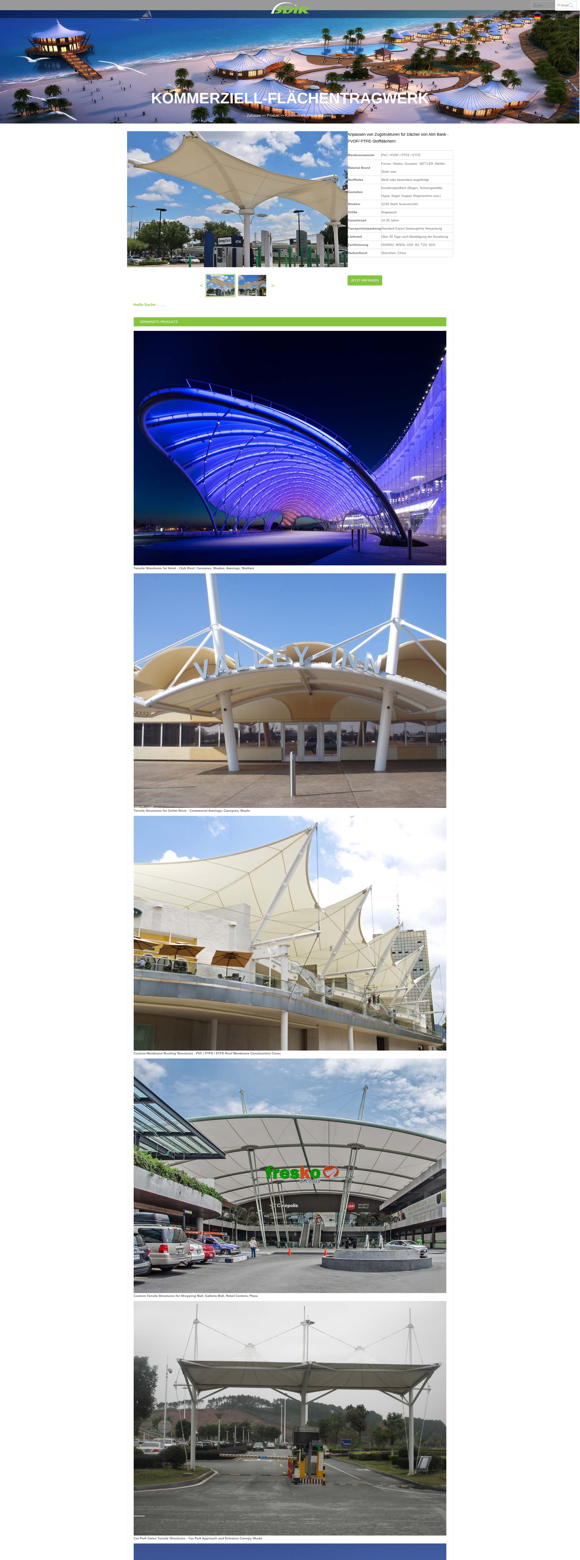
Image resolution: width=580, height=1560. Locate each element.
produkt (273, 115)
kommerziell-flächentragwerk (309, 115)
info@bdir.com (566, 16)
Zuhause (254, 115)
